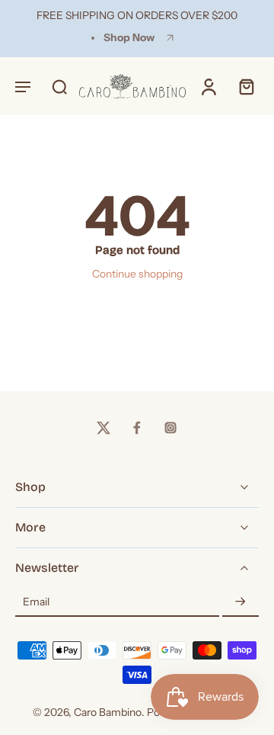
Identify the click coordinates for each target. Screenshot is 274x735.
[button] (23, 86)
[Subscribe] (240, 602)
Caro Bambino (108, 712)
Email (36, 601)
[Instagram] (170, 428)
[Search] (59, 86)
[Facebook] (137, 428)
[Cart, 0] (242, 86)
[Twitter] (103, 428)
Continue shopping (137, 274)
